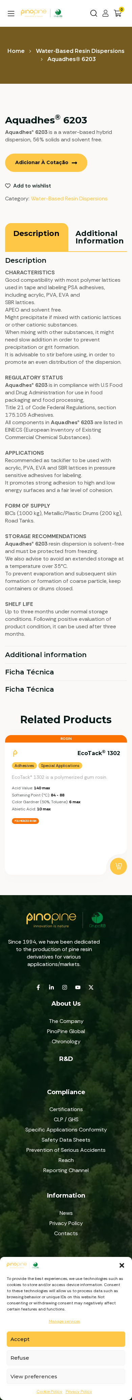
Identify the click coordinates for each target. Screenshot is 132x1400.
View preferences (33, 1376)
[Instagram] (64, 987)
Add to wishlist (32, 185)
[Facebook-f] (38, 987)
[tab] (36, 237)
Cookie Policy (49, 1391)
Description (36, 233)
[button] (121, 1265)
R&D (66, 1059)
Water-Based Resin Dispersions (80, 51)
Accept (19, 1339)
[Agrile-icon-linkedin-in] (51, 987)
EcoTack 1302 (99, 752)
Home (16, 51)
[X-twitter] (91, 987)
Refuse (19, 1358)
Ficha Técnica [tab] (29, 672)
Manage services (64, 1321)
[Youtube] (78, 987)
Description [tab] (25, 260)
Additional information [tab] (46, 655)
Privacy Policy (79, 1391)
